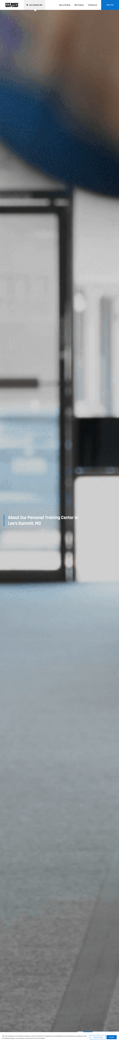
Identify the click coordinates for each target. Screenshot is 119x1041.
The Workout (92, 5)
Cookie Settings (98, 1037)
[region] (59, 1036)
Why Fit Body (79, 5)
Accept (111, 1037)
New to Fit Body (64, 5)
